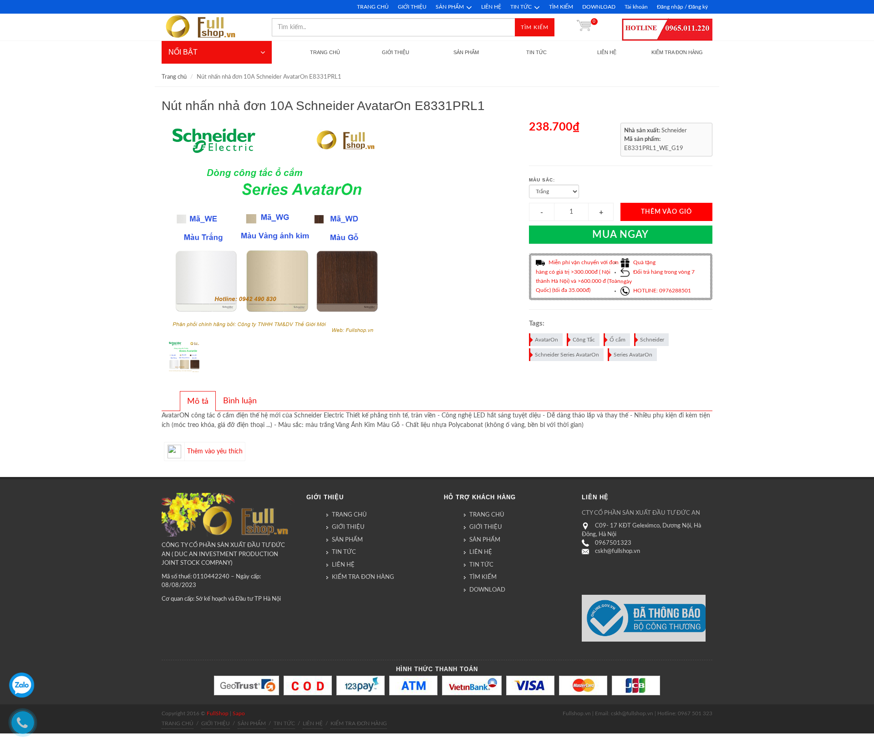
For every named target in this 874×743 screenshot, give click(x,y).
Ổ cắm (617, 339)
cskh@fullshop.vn (617, 551)
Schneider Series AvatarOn (567, 354)
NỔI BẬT (183, 52)
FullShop (218, 713)
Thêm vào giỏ (666, 212)
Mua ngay (620, 235)
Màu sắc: (542, 179)
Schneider (652, 339)
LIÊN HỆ (491, 7)
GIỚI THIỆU (412, 7)
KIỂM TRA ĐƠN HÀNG (363, 577)
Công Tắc (584, 339)
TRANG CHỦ (373, 7)
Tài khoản (636, 7)
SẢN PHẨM (450, 7)
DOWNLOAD (598, 7)
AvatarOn (546, 339)
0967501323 (613, 543)
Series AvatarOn (633, 354)
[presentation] (197, 402)
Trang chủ (174, 77)
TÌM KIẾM (561, 7)
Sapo (239, 713)
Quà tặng (644, 262)
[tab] (198, 401)
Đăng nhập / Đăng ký (682, 7)
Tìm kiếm (535, 27)
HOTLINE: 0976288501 (661, 290)
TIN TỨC (521, 7)
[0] (584, 27)
